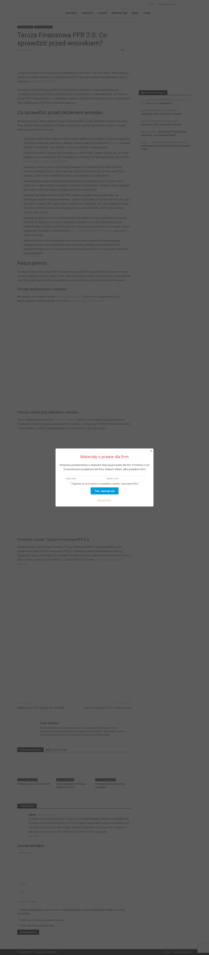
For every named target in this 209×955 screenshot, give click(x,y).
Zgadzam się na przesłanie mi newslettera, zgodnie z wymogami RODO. (105, 483)
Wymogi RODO (105, 500)
